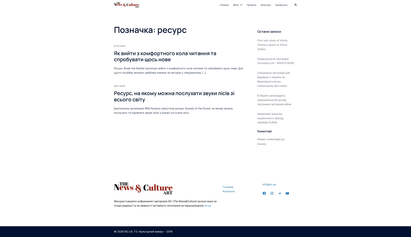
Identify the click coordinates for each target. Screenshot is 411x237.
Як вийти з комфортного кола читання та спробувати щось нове (165, 56)
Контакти (229, 191)
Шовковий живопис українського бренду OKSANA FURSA (270, 118)
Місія (236, 5)
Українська (281, 5)
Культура (266, 5)
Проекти (251, 5)
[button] (295, 5)
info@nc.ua (269, 184)
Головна (224, 5)
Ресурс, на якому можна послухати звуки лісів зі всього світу (174, 96)
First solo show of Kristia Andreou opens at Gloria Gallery (272, 45)
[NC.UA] (126, 4)
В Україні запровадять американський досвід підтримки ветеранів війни (274, 100)
